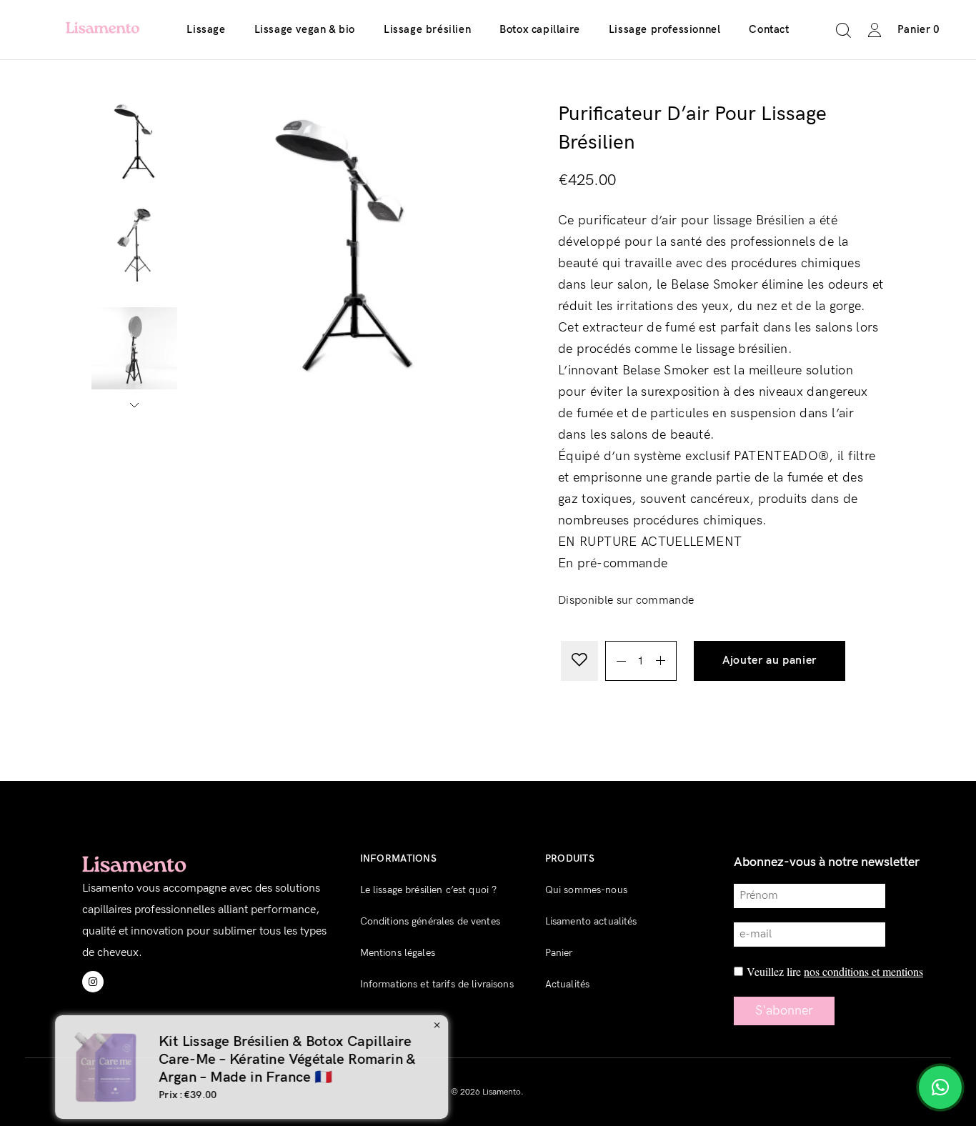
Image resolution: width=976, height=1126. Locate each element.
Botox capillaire (539, 29)
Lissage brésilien (427, 29)
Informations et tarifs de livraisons (437, 984)
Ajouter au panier (769, 660)
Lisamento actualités (591, 921)
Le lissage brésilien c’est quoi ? (428, 890)
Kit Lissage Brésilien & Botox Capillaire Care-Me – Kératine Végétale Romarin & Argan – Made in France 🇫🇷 (560, 1059)
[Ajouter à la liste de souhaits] (579, 661)
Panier (559, 953)
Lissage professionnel (665, 29)
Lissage (205, 29)
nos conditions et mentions (863, 971)
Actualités (567, 984)
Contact (769, 29)
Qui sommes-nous (586, 890)
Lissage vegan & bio (304, 29)
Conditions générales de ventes (430, 921)
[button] (893, 563)
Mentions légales (397, 953)
